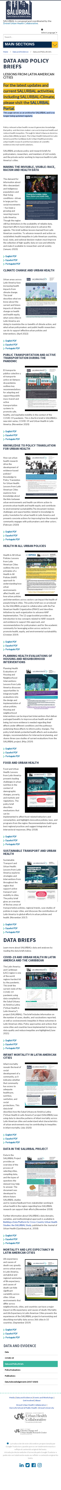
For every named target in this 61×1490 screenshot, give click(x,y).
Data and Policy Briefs (14, 1364)
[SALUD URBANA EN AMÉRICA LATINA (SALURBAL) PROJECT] (30, 18)
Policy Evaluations (12, 1370)
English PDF (11, 256)
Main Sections (19, 44)
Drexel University (46, 1408)
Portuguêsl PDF (13, 264)
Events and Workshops (43, 1397)
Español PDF (12, 260)
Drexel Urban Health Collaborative (20, 23)
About (38, 1400)
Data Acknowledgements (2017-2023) (21, 1382)
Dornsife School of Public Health (23, 1408)
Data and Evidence (21, 52)
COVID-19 (9, 1358)
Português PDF (13, 348)
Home (5, 52)
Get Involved (28, 1400)
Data (7, 1352)
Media (12, 1397)
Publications (10, 1376)
